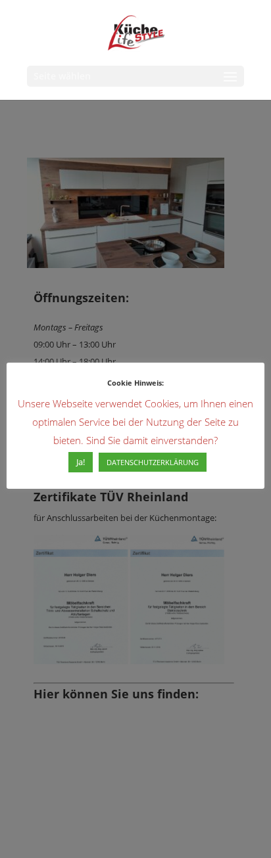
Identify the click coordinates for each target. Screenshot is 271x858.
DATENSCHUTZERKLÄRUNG (153, 462)
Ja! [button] (80, 462)
